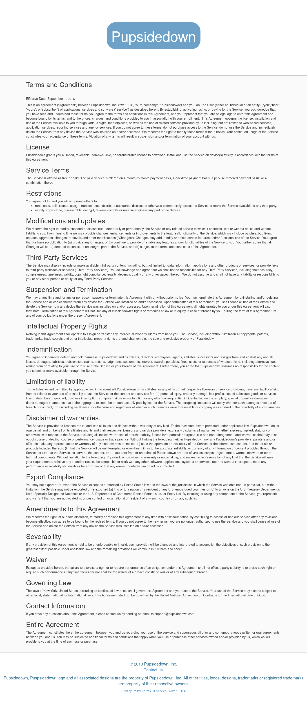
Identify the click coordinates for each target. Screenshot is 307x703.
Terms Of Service (154, 691)
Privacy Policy (131, 691)
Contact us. (153, 669)
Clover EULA (176, 691)
